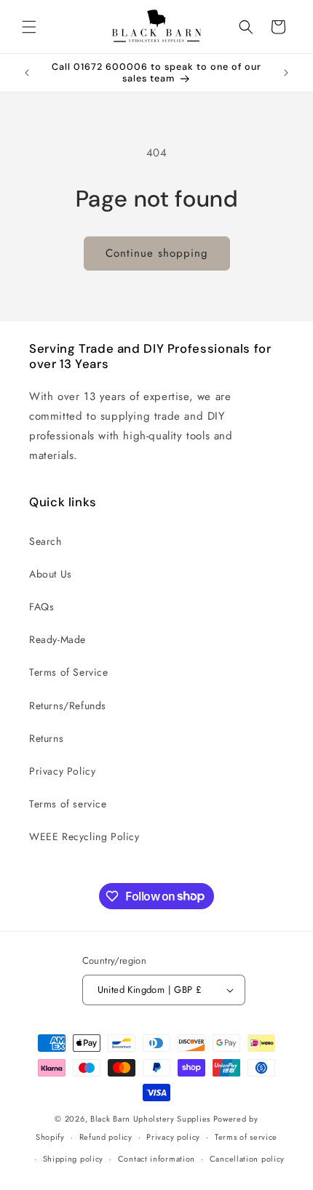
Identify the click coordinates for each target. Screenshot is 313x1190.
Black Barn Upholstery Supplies (150, 1119)
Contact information (156, 1159)
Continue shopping (157, 253)
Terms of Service (68, 672)
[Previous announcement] (27, 73)
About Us (50, 574)
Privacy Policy (62, 771)
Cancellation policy (247, 1159)
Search (45, 541)
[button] (29, 27)
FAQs (41, 606)
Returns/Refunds (67, 705)
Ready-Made (57, 639)
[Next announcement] (286, 73)
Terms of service (68, 803)
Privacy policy (173, 1137)
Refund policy (105, 1137)
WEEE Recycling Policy (84, 836)
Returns (46, 738)
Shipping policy (73, 1159)
